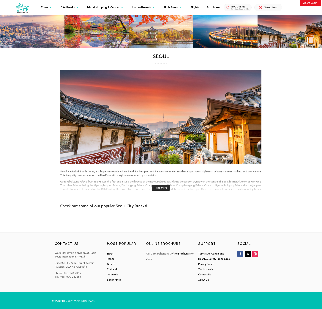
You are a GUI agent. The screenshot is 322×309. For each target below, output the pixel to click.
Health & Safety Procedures (214, 258)
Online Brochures (180, 253)
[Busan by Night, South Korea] (225, 46)
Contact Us (204, 274)
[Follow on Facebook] (240, 254)
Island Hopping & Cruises (103, 7)
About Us (203, 279)
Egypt (110, 253)
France (110, 258)
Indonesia (112, 274)
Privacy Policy (206, 264)
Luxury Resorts (141, 7)
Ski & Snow (170, 7)
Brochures (213, 7)
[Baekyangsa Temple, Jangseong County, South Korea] (96, 46)
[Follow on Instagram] (255, 254)
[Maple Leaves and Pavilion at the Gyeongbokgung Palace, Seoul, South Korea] (161, 46)
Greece (111, 264)
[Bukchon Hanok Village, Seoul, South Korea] (290, 46)
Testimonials (205, 269)
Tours (44, 7)
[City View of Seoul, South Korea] (32, 46)
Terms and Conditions (211, 253)
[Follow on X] (248, 254)
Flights (194, 7)
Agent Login (310, 2)
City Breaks (68, 7)
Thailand (112, 269)
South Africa (114, 279)
